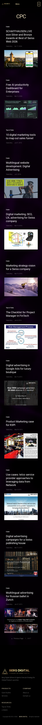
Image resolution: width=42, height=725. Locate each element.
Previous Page (17, 638)
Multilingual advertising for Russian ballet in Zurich (19, 596)
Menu (17, 4)
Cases (8, 26)
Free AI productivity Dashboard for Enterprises (17, 88)
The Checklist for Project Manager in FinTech (20, 314)
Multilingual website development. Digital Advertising (18, 166)
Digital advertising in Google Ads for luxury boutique (18, 369)
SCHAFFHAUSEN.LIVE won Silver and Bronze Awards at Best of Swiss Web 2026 (20, 36)
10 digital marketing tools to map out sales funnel (21, 136)
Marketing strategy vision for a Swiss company (20, 267)
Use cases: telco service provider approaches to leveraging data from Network (20, 480)
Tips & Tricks (10, 130)
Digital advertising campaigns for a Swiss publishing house (19, 540)
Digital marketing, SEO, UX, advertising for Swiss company (20, 218)
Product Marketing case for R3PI (20, 423)
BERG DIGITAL (35, 671)
